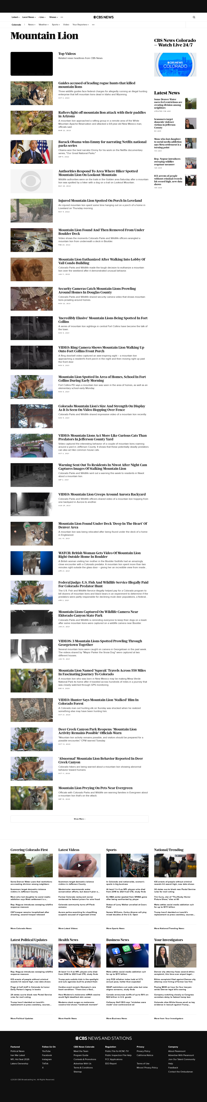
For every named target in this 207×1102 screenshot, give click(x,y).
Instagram (47, 1059)
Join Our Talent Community (181, 1059)
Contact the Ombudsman (180, 1072)
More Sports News (115, 928)
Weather (43, 24)
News (31, 24)
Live (42, 17)
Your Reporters (80, 24)
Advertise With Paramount (181, 1055)
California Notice (145, 1055)
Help (170, 1063)
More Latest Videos (68, 928)
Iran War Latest (18, 1055)
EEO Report (111, 1063)
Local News (28, 17)
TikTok (45, 1063)
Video (66, 24)
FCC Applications (113, 1059)
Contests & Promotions (85, 1059)
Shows (53, 17)
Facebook (47, 1055)
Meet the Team (81, 1051)
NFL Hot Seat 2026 (20, 1059)
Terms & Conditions (83, 1068)
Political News (17, 1051)
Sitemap (78, 1072)
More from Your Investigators (168, 1018)
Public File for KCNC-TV (117, 1051)
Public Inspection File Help (118, 1055)
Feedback (173, 1068)
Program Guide (81, 1055)
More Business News (116, 1018)
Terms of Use (143, 1063)
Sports (55, 24)
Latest (15, 17)
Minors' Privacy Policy (147, 1068)
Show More (79, 819)
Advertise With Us (82, 1063)
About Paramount (176, 1051)
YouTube (46, 1051)
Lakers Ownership (19, 1063)
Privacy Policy (143, 1051)
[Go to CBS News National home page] (103, 17)
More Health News (67, 1018)
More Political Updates (22, 1018)
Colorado (16, 24)
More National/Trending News (169, 928)
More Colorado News (21, 928)
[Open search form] (194, 17)
